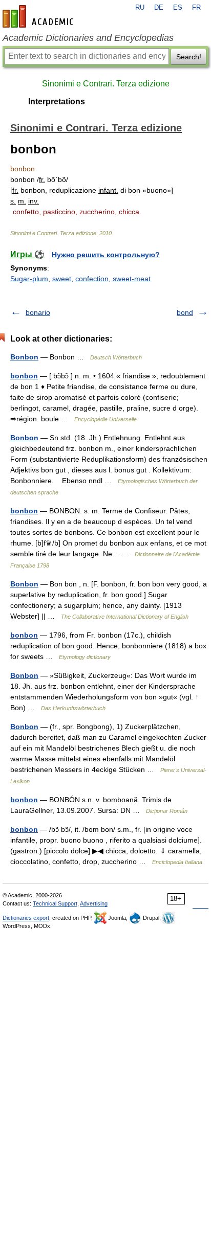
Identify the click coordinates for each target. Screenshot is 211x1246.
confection (92, 279)
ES (177, 7)
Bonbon (24, 357)
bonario (38, 312)
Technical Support (55, 903)
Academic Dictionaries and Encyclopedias (88, 38)
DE (158, 7)
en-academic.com (39, 16)
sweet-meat (132, 279)
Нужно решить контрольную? (106, 255)
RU (139, 7)
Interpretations (56, 101)
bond (185, 312)
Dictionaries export (26, 918)
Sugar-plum (29, 279)
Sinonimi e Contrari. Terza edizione (106, 83)
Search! (188, 57)
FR (196, 7)
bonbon (24, 376)
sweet (61, 279)
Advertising (94, 903)
